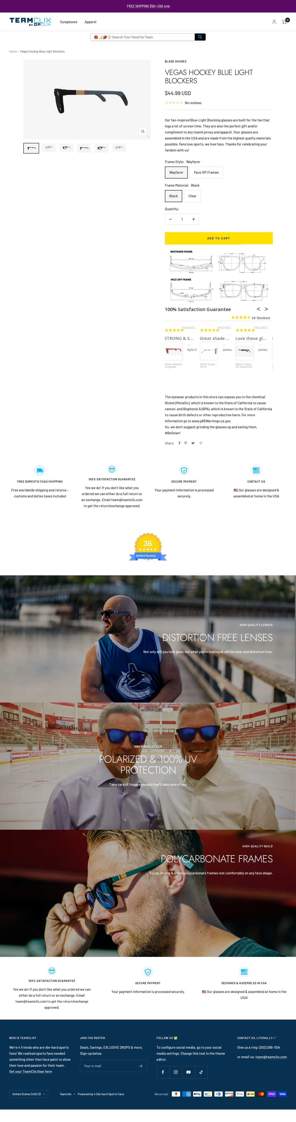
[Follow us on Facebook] (163, 1072)
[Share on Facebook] (179, 443)
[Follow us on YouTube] (188, 1072)
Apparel (90, 22)
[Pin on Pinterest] (186, 443)
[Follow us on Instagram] (175, 1072)
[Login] (274, 22)
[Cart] (284, 21)
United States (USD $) (26, 1094)
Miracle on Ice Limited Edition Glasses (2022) (208, 367)
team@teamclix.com (271, 1057)
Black (173, 196)
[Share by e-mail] (200, 443)
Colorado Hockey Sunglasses (173, 365)
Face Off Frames (206, 172)
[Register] (141, 1066)
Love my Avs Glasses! (185, 338)
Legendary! (211, 338)
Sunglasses (68, 22)
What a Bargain (251, 338)
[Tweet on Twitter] (193, 443)
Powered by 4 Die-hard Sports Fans (101, 1094)
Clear (192, 196)
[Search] (200, 37)
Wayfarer (176, 172)
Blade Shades (176, 61)
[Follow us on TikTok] (201, 1072)
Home (13, 51)
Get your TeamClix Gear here (30, 1071)
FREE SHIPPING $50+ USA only (148, 6)
